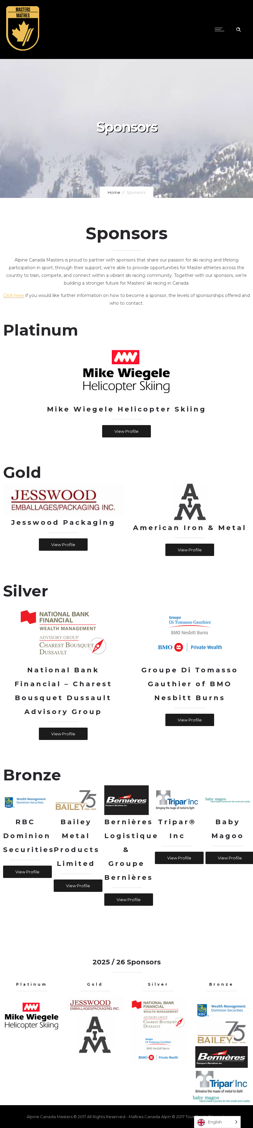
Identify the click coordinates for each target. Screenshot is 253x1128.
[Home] (22, 51)
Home (114, 192)
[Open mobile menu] (221, 29)
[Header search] (238, 29)
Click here (13, 295)
